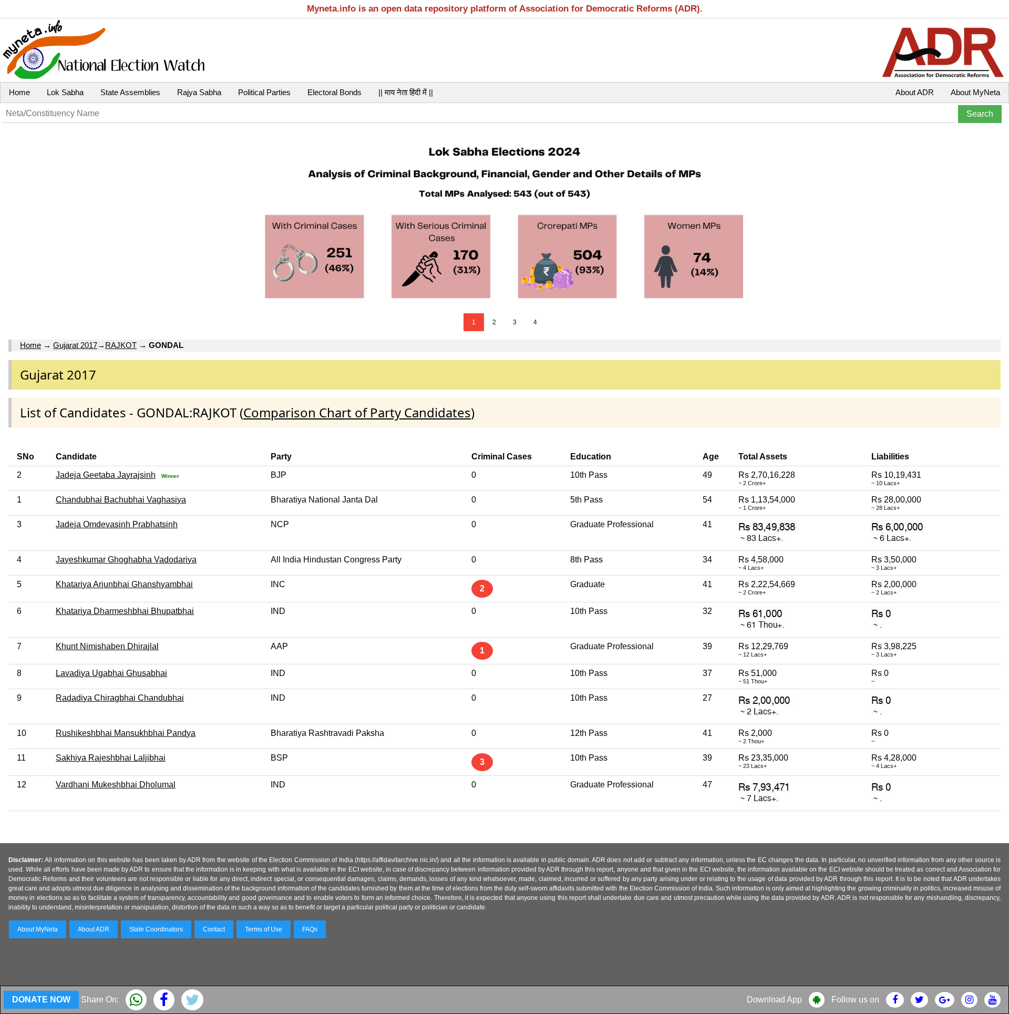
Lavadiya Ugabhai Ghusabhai (111, 673)
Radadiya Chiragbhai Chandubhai (120, 697)
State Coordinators (156, 929)
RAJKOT (121, 345)
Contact (214, 929)
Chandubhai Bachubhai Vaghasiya (121, 499)
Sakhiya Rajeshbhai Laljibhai (111, 757)
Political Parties (264, 92)
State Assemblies (130, 92)
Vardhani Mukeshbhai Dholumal (116, 784)
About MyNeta (975, 92)
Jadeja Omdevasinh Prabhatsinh (117, 524)
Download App (774, 999)
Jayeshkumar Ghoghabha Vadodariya (126, 559)
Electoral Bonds (334, 92)
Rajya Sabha (199, 92)
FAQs (309, 929)
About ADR (914, 92)
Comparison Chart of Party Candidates (357, 412)
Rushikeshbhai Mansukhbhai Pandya (125, 733)
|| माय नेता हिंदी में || (405, 92)
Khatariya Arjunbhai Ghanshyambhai (124, 584)
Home (19, 92)
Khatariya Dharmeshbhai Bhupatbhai (125, 611)
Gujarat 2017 (75, 345)
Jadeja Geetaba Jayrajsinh (106, 474)
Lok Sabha (65, 92)
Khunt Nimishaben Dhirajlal (107, 646)
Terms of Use (263, 929)
